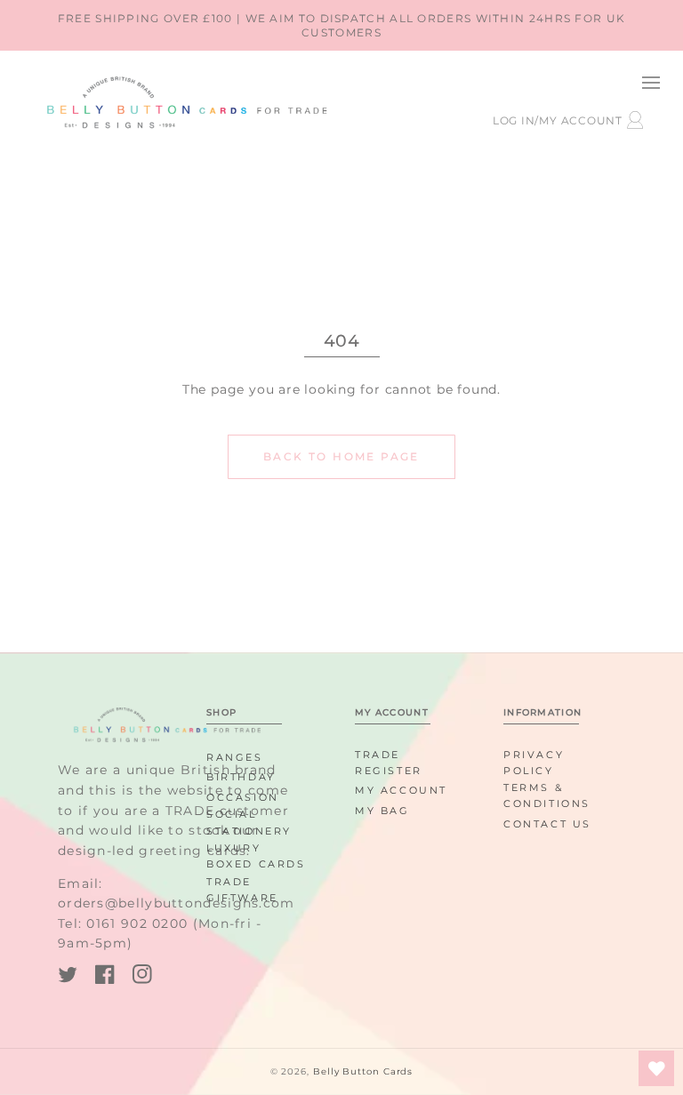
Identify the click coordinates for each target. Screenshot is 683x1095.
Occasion (242, 797)
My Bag (382, 810)
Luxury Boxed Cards (256, 856)
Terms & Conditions (547, 795)
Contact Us (547, 824)
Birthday (241, 777)
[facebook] (105, 977)
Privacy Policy (533, 762)
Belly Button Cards (363, 1071)
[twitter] (67, 977)
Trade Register (388, 762)
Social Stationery (249, 822)
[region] (341, 25)
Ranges (234, 757)
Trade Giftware (242, 889)
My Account (401, 790)
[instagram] (142, 977)
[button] (650, 82)
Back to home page (341, 456)
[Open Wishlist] (656, 1068)
